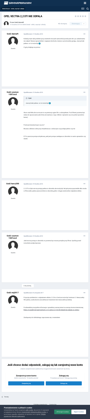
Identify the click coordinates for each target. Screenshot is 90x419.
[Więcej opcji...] (84, 34)
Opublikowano (33, 34)
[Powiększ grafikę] (40, 43)
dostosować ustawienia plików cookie (34, 412)
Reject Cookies (79, 412)
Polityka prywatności (40, 404)
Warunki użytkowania (18, 416)
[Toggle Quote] (27, 98)
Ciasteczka (52, 404)
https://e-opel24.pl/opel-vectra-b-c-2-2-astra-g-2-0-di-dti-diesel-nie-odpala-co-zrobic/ (51, 310)
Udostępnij (63, 23)
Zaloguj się (63, 383)
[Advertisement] (49, 69)
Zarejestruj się (26, 383)
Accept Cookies (63, 412)
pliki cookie (29, 410)
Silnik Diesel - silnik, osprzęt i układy (34, 24)
